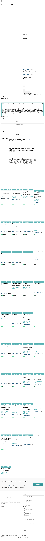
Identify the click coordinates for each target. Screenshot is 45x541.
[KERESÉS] (44, 3)
